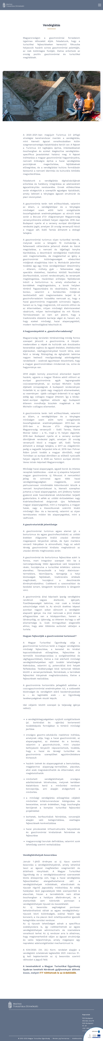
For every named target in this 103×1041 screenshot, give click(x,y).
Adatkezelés (77, 1038)
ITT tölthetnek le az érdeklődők (58, 972)
